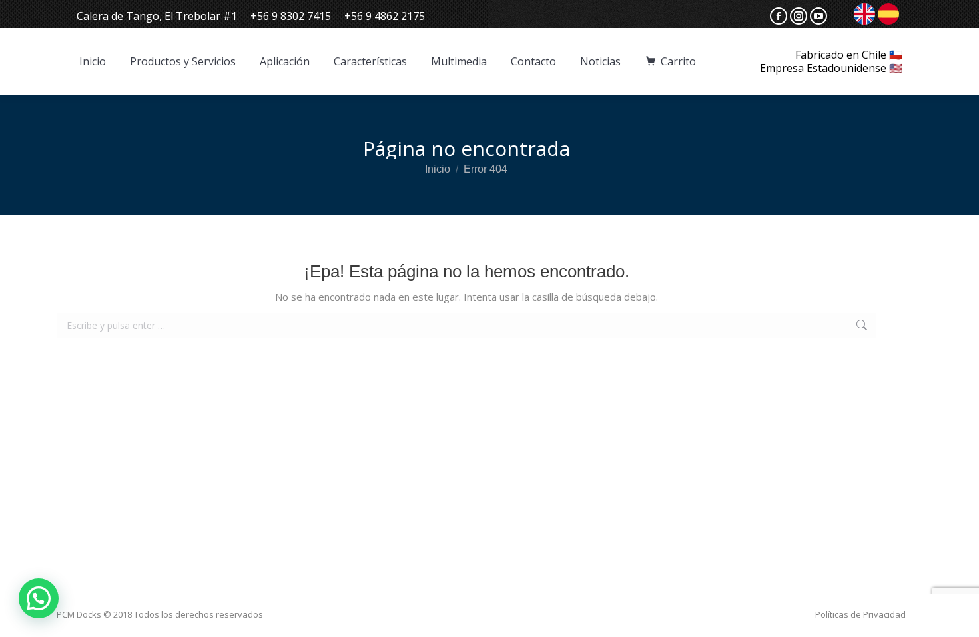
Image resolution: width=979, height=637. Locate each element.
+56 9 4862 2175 (384, 16)
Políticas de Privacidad (860, 614)
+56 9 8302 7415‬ (290, 16)
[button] (39, 598)
